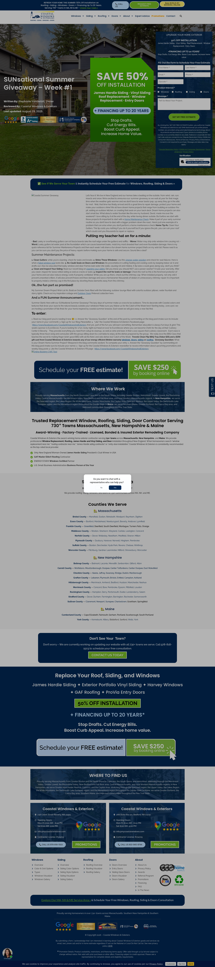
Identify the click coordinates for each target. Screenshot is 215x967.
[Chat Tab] (107, 483)
